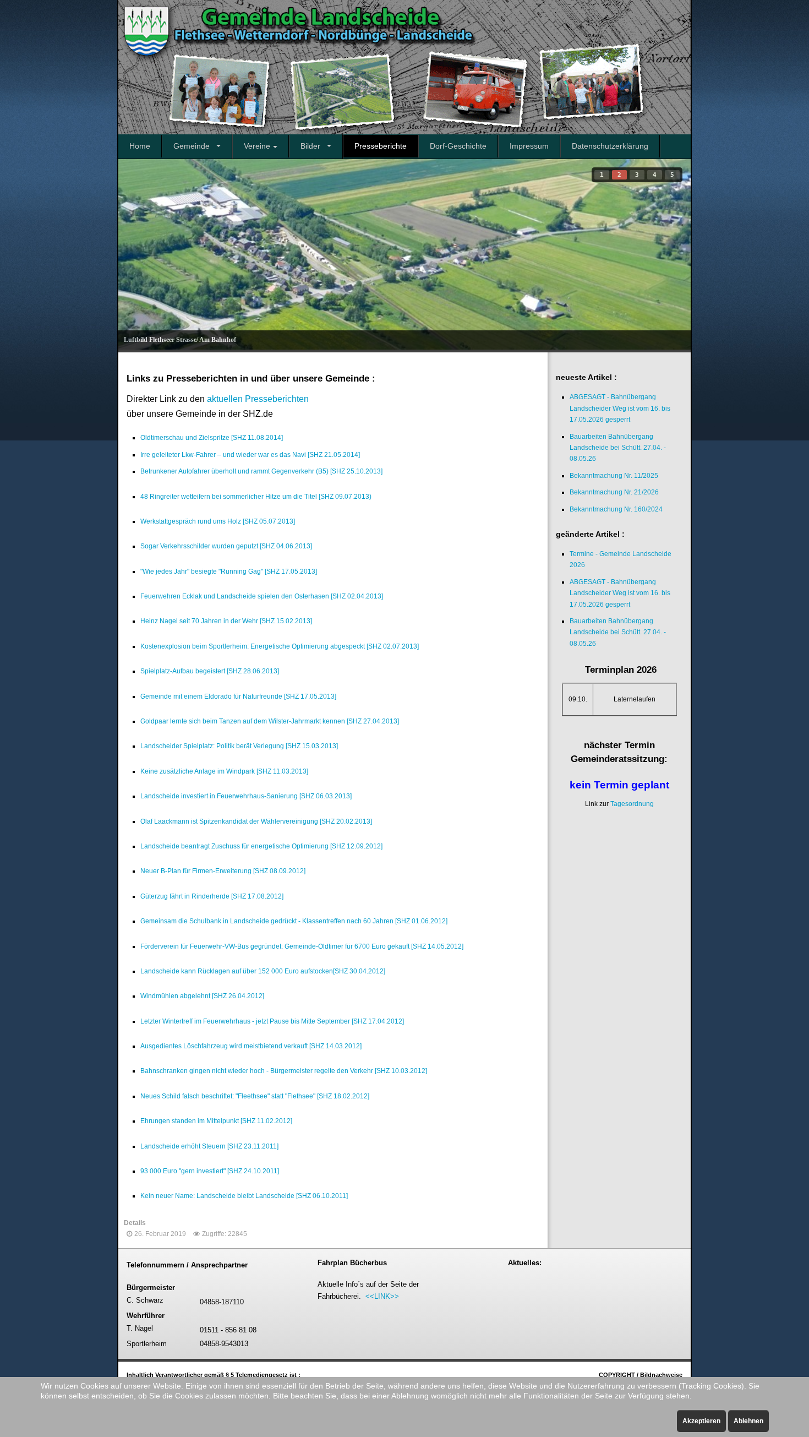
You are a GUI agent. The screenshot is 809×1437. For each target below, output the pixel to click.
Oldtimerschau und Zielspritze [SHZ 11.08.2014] (211, 438)
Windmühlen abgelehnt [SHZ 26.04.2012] (202, 996)
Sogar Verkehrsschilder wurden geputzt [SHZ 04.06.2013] (226, 546)
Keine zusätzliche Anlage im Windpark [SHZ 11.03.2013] (224, 771)
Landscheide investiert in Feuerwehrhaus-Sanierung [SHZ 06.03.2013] (246, 796)
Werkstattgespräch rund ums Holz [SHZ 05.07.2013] (217, 521)
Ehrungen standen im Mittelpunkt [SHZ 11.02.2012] (216, 1121)
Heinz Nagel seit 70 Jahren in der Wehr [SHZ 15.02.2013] (226, 621)
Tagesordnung (632, 804)
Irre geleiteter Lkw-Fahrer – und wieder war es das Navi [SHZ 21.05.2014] (250, 455)
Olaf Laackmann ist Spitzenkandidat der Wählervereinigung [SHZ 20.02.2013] (256, 821)
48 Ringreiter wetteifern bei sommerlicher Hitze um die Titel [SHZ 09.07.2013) (255, 496)
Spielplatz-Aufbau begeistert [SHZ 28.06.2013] (209, 671)
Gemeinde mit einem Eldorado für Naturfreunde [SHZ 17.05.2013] (238, 696)
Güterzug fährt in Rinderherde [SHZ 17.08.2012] (211, 896)
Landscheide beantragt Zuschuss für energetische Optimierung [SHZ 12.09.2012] (261, 846)
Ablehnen (748, 1421)
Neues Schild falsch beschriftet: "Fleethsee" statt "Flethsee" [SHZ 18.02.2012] (254, 1096)
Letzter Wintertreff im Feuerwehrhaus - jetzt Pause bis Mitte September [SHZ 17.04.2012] (272, 1021)
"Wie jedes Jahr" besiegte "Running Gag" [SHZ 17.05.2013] (228, 571)
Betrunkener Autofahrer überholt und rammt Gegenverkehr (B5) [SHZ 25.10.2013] (261, 471)
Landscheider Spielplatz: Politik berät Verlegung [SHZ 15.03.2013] (239, 746)
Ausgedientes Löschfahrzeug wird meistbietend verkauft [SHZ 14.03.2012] (251, 1046)
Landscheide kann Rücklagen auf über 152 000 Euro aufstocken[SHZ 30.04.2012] (262, 971)
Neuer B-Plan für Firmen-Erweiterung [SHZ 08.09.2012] (222, 871)
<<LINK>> (382, 1296)
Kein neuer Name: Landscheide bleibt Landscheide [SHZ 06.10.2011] (244, 1196)
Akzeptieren (701, 1421)
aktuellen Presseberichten (258, 399)
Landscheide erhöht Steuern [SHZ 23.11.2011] (209, 1146)
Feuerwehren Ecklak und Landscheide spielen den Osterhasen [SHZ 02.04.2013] (261, 596)
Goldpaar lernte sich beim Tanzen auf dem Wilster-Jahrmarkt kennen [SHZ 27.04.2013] (269, 721)
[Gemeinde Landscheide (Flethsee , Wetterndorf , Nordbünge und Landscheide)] (404, 67)
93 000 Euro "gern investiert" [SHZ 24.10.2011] (209, 1171)
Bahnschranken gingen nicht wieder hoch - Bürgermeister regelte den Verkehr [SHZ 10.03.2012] (283, 1071)
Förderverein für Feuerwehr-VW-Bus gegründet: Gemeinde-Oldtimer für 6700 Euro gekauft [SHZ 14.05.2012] (301, 946)
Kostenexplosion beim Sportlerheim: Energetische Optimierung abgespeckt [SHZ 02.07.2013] (279, 646)
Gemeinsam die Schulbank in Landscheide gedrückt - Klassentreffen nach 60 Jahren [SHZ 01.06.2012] (293, 921)
